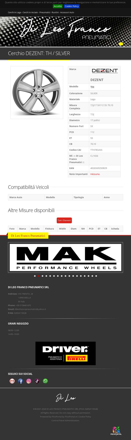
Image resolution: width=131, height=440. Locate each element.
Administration (72, 420)
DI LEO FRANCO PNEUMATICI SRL (62, 408)
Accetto (58, 6)
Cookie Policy (72, 6)
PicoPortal (57, 416)
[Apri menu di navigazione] (121, 43)
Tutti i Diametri (64, 220)
